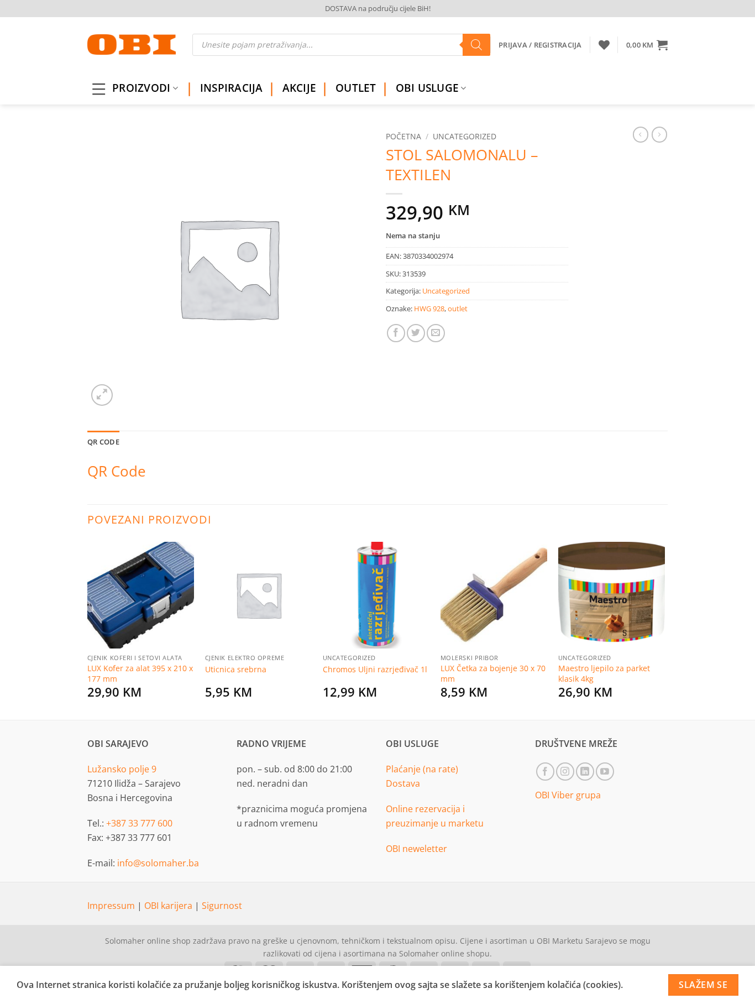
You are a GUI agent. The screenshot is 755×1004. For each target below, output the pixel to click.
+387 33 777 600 (139, 823)
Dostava (403, 783)
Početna (403, 136)
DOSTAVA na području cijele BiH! (378, 8)
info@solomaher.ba (158, 863)
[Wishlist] (604, 45)
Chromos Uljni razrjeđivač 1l (375, 669)
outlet (458, 308)
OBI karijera (169, 906)
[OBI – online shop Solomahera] (131, 44)
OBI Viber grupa (568, 795)
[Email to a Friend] (436, 333)
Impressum (112, 906)
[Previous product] (659, 134)
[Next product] (640, 134)
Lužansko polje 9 (121, 769)
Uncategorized (464, 136)
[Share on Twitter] (416, 333)
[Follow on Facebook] (545, 771)
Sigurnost (222, 906)
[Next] (664, 629)
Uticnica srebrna (235, 669)
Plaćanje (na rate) (422, 769)
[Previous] (88, 629)
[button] (647, 45)
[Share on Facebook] (396, 333)
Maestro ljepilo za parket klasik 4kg (604, 673)
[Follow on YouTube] (605, 771)
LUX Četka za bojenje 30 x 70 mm (493, 673)
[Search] (476, 45)
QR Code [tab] (103, 442)
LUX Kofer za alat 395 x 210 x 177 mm (140, 673)
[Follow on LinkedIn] (585, 771)
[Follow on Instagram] (565, 771)
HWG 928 (429, 308)
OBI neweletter (416, 849)
